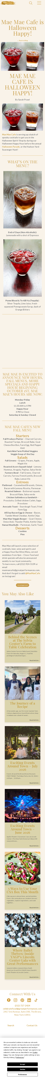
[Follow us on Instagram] (16, 1002)
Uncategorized (22, 585)
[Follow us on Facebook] (9, 1002)
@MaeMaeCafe (32, 573)
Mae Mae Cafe (9, 134)
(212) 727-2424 (22, 1005)
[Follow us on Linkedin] (29, 1002)
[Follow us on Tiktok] (36, 1002)
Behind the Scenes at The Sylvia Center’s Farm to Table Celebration (22, 642)
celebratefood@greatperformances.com (22, 1008)
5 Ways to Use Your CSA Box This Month (22, 890)
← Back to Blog (22, 40)
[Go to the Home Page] (8, 3)
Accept (22, 1064)
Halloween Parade (11, 146)
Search (11, 1025)
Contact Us (32, 1025)
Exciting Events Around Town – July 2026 (22, 766)
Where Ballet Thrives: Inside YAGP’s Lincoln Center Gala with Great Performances (22, 957)
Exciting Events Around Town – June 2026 (22, 829)
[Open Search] (31, 3)
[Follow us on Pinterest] (23, 1002)
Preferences (22, 1074)
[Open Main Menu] (39, 3)
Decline (22, 1069)
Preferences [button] (20, 1057)
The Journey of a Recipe (22, 705)
